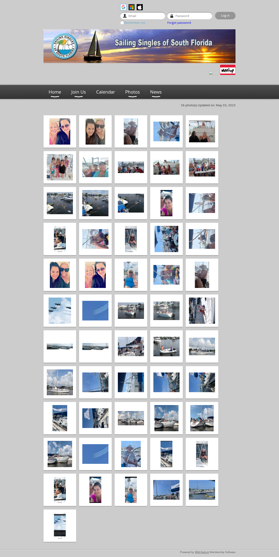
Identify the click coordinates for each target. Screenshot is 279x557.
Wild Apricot (202, 552)
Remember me (134, 22)
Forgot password (179, 22)
